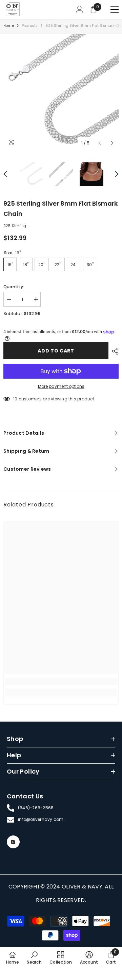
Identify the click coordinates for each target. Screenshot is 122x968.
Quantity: (13, 287)
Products (30, 25)
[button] (99, 143)
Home (8, 25)
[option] (61, 92)
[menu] (114, 9)
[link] (61, 681)
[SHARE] (113, 351)
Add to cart (56, 350)
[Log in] (79, 9)
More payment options (61, 386)
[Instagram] (13, 841)
